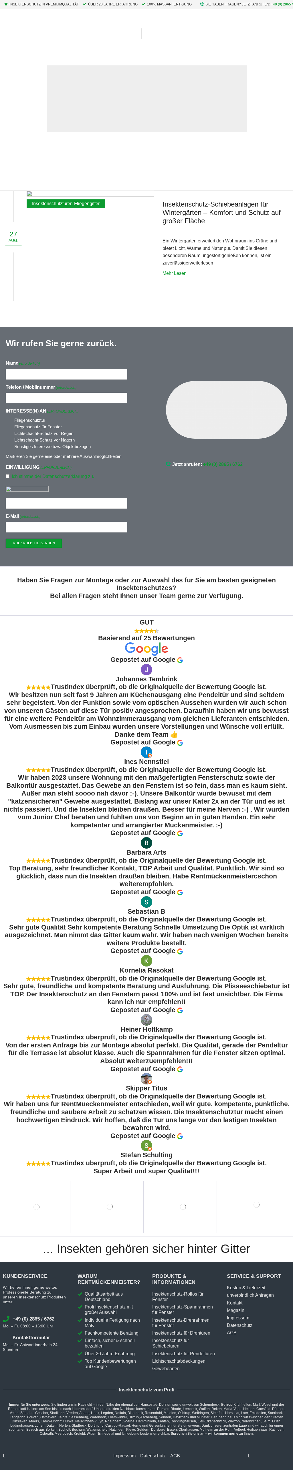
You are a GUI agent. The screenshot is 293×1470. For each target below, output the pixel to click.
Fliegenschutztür (29, 420)
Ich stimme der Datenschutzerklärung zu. (53, 476)
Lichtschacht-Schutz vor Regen (43, 433)
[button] (149, 33)
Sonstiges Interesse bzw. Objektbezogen (52, 446)
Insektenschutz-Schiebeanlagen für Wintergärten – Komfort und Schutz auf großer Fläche (222, 212)
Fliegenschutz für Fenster (38, 426)
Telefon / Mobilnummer (41, 387)
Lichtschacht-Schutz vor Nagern (44, 440)
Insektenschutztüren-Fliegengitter (66, 203)
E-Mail (23, 516)
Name (23, 363)
